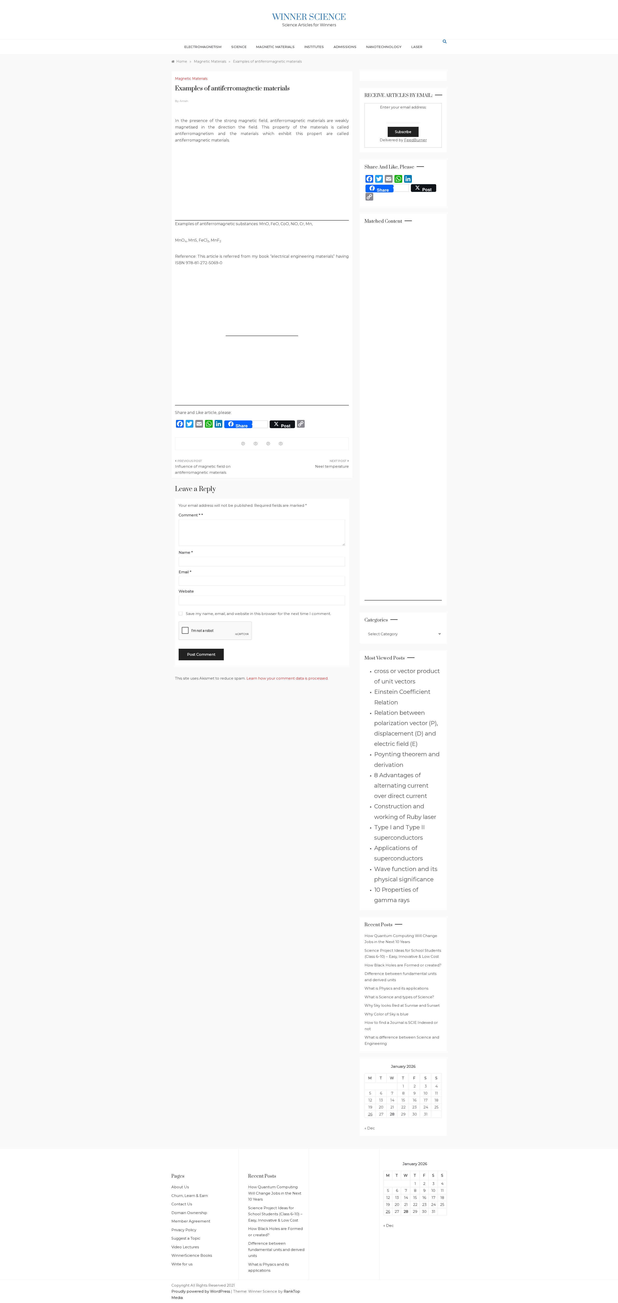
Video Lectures (185, 1247)
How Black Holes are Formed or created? (403, 965)
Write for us (181, 1264)
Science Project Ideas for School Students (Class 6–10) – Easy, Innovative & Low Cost (275, 1214)
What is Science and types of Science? (399, 997)
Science (239, 47)
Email (185, 572)
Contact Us (181, 1204)
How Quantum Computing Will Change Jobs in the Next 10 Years (274, 1193)
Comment (189, 515)
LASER (416, 47)
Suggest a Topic (185, 1238)
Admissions (345, 47)
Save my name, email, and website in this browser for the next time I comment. (258, 613)
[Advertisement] (262, 187)
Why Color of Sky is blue (386, 1014)
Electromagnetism (203, 47)
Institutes (314, 47)
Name (186, 552)
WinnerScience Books (191, 1255)
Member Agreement (190, 1221)
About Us (180, 1187)
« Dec (370, 1128)
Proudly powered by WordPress (201, 1291)
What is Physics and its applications (396, 988)
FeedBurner (415, 140)
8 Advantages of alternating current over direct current (401, 785)
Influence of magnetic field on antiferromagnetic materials (203, 469)
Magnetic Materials (275, 47)
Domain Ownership (189, 1212)
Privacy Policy (183, 1230)
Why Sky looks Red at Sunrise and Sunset (402, 1005)
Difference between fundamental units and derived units (276, 1249)
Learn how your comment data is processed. (287, 678)
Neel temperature (332, 466)
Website (186, 591)
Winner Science (309, 17)
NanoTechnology (384, 47)
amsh (184, 101)
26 (370, 1114)
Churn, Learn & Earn (189, 1195)
